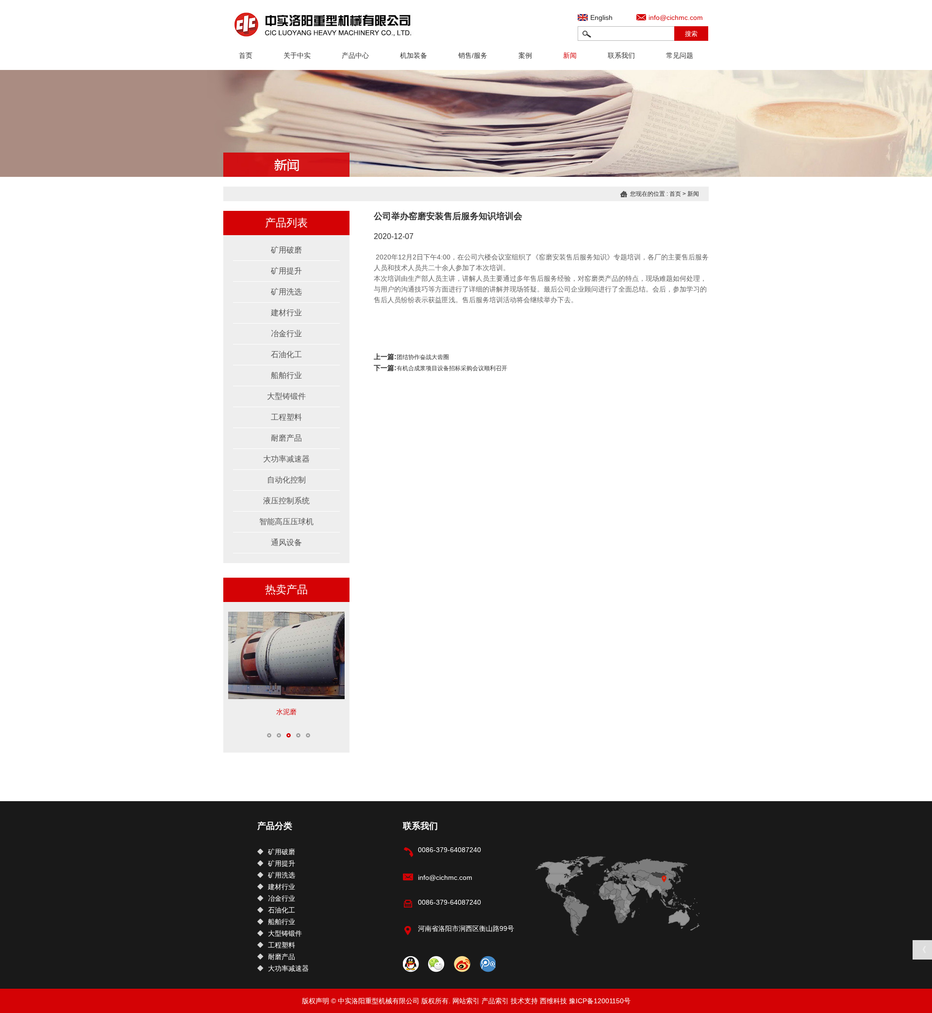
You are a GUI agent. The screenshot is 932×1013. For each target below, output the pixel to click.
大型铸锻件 (286, 396)
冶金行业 (286, 333)
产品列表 (286, 223)
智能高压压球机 (286, 521)
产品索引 (495, 1001)
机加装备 (413, 55)
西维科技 (553, 1001)
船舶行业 (286, 375)
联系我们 (621, 55)
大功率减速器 (286, 459)
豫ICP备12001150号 (600, 1001)
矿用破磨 (286, 250)
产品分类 (274, 826)
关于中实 (297, 55)
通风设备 (286, 542)
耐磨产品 (286, 438)
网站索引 (466, 1001)
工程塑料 (286, 417)
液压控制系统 (286, 501)
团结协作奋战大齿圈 (423, 357)
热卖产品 (286, 590)
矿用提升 (286, 271)
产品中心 (355, 55)
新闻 (570, 55)
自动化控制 (286, 480)
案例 (525, 55)
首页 (245, 55)
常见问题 (679, 55)
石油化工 (286, 354)
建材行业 (286, 313)
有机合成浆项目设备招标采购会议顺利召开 (452, 368)
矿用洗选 (286, 292)
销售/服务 (472, 55)
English (601, 17)
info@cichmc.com (676, 17)
